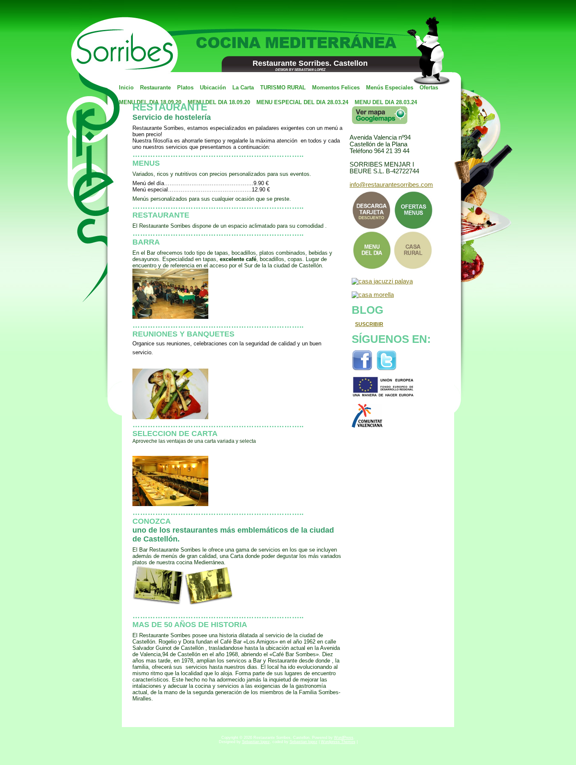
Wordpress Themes (338, 742)
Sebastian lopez (256, 742)
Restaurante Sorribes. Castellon (310, 63)
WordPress (343, 737)
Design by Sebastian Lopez (300, 70)
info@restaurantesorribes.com (391, 184)
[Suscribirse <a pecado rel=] (351, 324)
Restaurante (169, 107)
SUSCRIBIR (369, 324)
